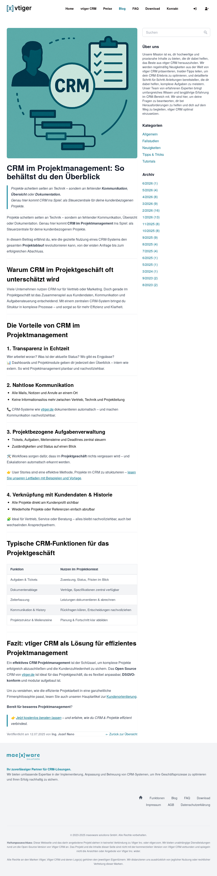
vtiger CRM (88, 8)
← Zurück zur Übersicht (121, 734)
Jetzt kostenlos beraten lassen (38, 717)
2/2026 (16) (151, 210)
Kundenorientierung (121, 696)
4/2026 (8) (150, 196)
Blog (122, 8)
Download (152, 8)
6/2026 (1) (150, 183)
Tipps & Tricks (153, 154)
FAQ (135, 8)
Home (69, 8)
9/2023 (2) (150, 278)
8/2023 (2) (150, 284)
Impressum (153, 805)
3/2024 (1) (150, 271)
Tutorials (148, 161)
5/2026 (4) (150, 190)
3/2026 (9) (150, 203)
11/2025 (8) (151, 223)
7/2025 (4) (150, 250)
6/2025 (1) (150, 257)
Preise (107, 8)
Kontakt (172, 8)
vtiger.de (47, 409)
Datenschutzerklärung (195, 805)
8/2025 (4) (150, 244)
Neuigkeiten (151, 147)
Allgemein (150, 134)
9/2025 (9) (150, 237)
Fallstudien (150, 140)
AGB (171, 805)
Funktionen (157, 798)
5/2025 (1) (150, 264)
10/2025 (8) (151, 230)
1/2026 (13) (151, 217)
